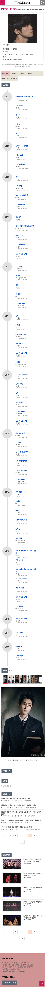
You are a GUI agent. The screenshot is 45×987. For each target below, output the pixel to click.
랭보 (16, 285)
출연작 (14, 73)
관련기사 (5, 78)
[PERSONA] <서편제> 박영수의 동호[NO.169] (15, 798)
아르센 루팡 (19, 606)
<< (5, 835)
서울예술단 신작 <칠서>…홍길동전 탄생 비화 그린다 (18, 805)
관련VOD (14, 78)
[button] (40, 679)
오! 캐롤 (18, 294)
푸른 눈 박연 (19, 560)
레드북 (17, 115)
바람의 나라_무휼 (21, 520)
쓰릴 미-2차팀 (19, 588)
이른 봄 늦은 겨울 (21, 470)
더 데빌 (17, 275)
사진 (22, 73)
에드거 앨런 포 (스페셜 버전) (24, 226)
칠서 (16, 316)
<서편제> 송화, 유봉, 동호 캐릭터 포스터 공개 (16, 827)
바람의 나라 (19, 632)
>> (22, 842)
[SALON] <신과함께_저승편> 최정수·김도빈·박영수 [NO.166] (21, 820)
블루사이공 (19, 235)
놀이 (16, 393)
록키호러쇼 (19, 343)
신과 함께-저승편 (21, 461)
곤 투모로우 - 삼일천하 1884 (24, 96)
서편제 (17, 325)
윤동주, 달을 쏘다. (21, 254)
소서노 (17, 529)
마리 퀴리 (18, 186)
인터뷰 (17, 124)
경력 (39, 73)
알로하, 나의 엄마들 (21, 146)
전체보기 (5, 73)
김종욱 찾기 (19, 538)
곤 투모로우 (19, 384)
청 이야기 (18, 646)
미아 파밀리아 (20, 164)
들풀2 (17, 510)
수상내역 (31, 73)
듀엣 (16, 177)
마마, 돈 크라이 (20, 303)
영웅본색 (18, 217)
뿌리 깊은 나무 (20, 433)
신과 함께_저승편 (21, 334)
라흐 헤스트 (19, 105)
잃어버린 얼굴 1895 (21, 195)
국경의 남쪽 (19, 402)
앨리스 (17, 133)
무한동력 (18, 442)
